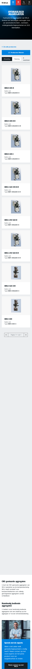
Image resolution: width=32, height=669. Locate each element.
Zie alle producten (9, 47)
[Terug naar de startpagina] (5, 2)
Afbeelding (7, 59)
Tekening (16, 59)
